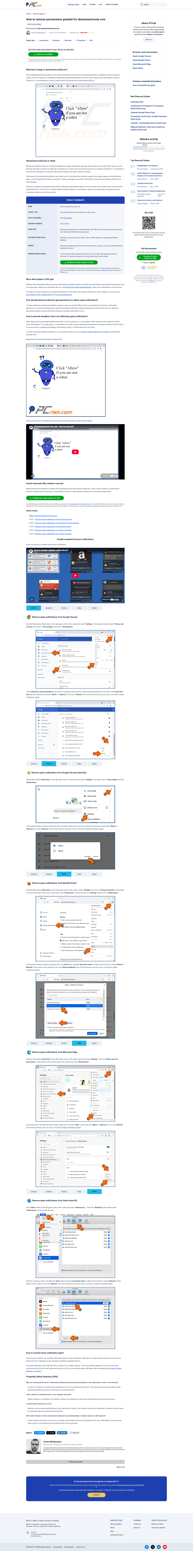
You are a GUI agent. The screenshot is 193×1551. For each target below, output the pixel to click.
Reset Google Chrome (142, 56)
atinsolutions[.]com (33, 295)
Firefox (64, 608)
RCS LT (38, 61)
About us (148, 40)
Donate (96, 1495)
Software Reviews (116, 1535)
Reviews (93, 4)
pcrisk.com (44, 1524)
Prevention (81, 40)
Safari (94, 608)
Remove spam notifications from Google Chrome (53, 519)
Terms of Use (86, 504)
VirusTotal (67, 218)
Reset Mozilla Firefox (141, 60)
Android (49, 608)
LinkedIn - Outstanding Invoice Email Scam (148, 123)
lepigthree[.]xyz (47, 295)
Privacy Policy (74, 504)
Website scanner (157, 1524)
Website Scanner (112, 4)
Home (28, 14)
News (84, 4)
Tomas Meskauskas (38, 33)
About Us (137, 1528)
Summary (56, 40)
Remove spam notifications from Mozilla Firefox (53, 527)
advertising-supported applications (78, 287)
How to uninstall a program (144, 85)
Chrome (34, 764)
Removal (68, 40)
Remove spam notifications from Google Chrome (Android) (57, 523)
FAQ (91, 40)
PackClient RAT (137, 102)
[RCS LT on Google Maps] (27, 1534)
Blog (100, 4)
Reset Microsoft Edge (142, 64)
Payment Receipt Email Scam (143, 112)
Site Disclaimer (69, 1547)
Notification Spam (34, 24)
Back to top (121, 1467)
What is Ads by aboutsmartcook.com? (43, 516)
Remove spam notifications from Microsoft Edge (53, 530)
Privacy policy (57, 1547)
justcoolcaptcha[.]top (64, 295)
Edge (79, 608)
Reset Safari (138, 68)
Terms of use (80, 1547)
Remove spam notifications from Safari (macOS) (53, 534)
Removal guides (73, 4)
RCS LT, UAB (31, 1521)
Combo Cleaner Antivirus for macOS (94, 332)
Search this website (158, 1528)
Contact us (137, 1524)
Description (44, 40)
